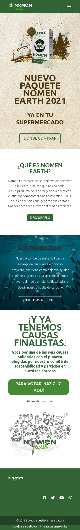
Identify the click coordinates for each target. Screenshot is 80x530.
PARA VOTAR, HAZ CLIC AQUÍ (39, 387)
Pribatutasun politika (53, 526)
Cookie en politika (25, 526)
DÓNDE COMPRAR (40, 138)
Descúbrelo (40, 218)
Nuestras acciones (40, 300)
